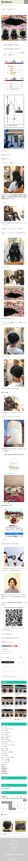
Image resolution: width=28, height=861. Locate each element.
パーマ (2, 746)
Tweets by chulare (5, 788)
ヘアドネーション (8, 11)
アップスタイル (5, 732)
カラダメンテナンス (6, 741)
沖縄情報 (3, 771)
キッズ (2, 743)
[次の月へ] (25, 797)
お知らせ (3, 738)
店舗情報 (3, 768)
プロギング (4, 750)
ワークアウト (4, 761)
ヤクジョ (3, 755)
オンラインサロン (5, 736)
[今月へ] (21, 797)
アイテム (3, 730)
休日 (2, 764)
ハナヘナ (3, 748)
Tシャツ (3, 727)
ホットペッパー (6, 53)
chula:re (14, 841)
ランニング (4, 759)
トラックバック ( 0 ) (20, 662)
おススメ (3, 734)
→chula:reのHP (5, 224)
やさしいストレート (6, 757)
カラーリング (4, 739)
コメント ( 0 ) (8, 662)
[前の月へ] (17, 797)
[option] (7, 828)
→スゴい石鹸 (6, 503)
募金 (2, 766)
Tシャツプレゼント (5, 729)
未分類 (2, 770)
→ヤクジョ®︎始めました (9, 473)
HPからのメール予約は (15, 53)
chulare (6, 649)
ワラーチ (3, 763)
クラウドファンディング (7, 745)
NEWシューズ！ (5, 833)
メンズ (13, 11)
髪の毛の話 (4, 773)
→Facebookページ (5, 539)
